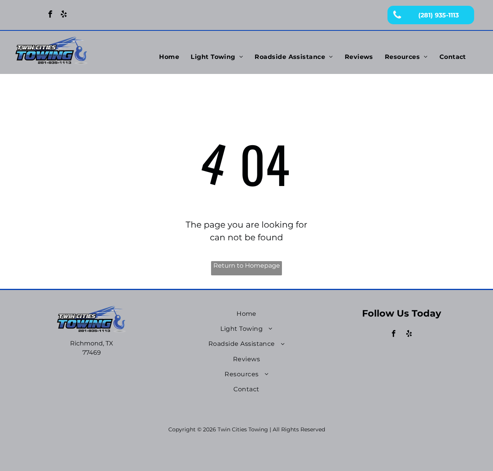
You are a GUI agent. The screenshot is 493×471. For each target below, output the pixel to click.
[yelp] (64, 15)
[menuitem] (169, 57)
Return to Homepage (246, 265)
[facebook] (50, 15)
